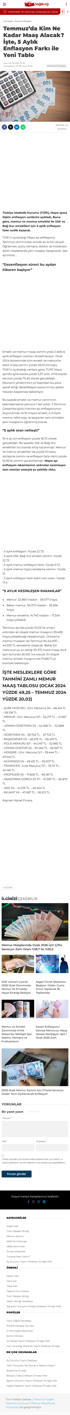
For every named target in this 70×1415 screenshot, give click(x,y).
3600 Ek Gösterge (17, 1241)
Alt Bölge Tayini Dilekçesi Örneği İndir (28, 1341)
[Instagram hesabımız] (38, 1202)
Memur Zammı (15, 1236)
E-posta (41, 1141)
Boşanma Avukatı (17, 1370)
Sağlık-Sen (13, 1226)
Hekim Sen (13, 1275)
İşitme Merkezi (15, 1335)
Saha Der (12, 1281)
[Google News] (61, 129)
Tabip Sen (12, 1286)
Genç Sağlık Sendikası (19, 1320)
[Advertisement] (35, 171)
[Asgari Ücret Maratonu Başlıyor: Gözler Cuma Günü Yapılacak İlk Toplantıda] (52, 966)
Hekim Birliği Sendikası (20, 1301)
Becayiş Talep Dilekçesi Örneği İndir (27, 1375)
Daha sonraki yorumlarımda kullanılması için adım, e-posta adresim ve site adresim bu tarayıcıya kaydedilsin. (34, 1161)
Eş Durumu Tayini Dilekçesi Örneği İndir (29, 1261)
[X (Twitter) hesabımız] (33, 1202)
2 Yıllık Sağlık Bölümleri (20, 1330)
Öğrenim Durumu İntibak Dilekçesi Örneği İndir (34, 1306)
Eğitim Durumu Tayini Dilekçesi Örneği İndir (32, 1380)
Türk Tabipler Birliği (18, 1231)
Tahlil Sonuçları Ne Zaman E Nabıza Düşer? (31, 1365)
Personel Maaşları (56, 66)
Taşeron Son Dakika (18, 1291)
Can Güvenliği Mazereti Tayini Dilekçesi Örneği (33, 1346)
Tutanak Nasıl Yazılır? (18, 1256)
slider (8, 887)
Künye (24, 1403)
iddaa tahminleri (16, 1246)
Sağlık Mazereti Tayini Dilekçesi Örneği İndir (32, 1385)
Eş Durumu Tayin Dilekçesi (22, 1360)
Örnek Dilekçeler (16, 1251)
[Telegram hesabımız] (44, 1202)
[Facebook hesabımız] (28, 1202)
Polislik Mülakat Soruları (20, 1325)
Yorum (7, 1118)
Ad (4, 1141)
